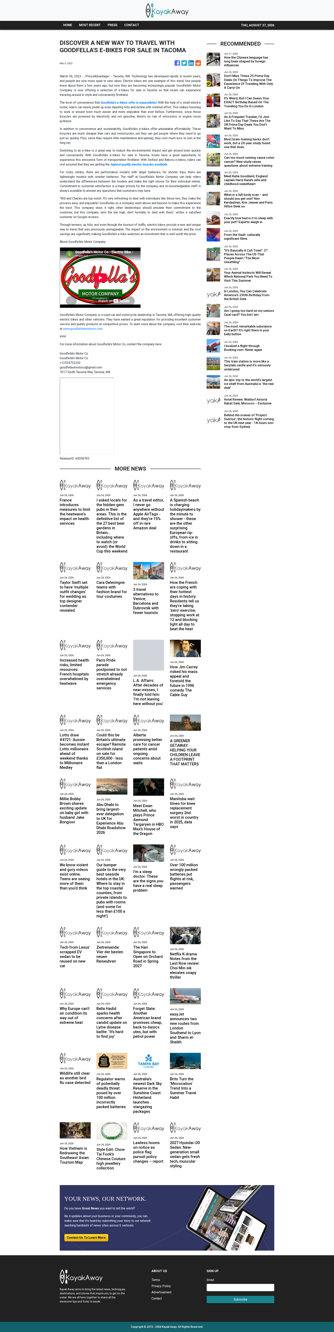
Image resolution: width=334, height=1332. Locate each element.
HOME (67, 25)
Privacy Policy (161, 1286)
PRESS (112, 25)
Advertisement (161, 1292)
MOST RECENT (90, 25)
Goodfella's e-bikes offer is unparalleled (129, 102)
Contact (157, 1298)
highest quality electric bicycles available (138, 164)
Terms (156, 1280)
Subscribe (240, 1299)
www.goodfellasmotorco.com (83, 329)
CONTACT (131, 25)
